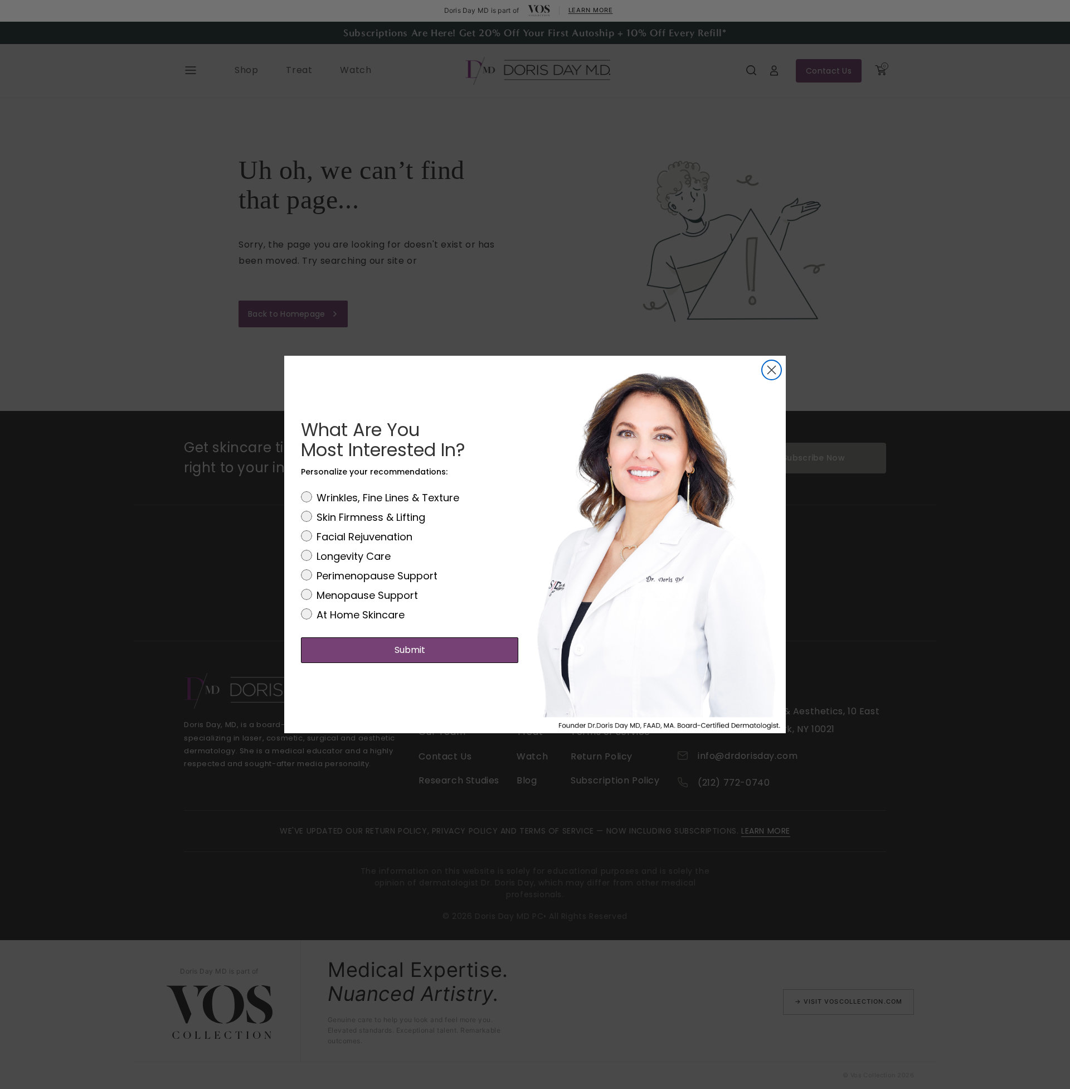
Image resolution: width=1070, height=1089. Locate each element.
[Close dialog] (771, 370)
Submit (410, 649)
